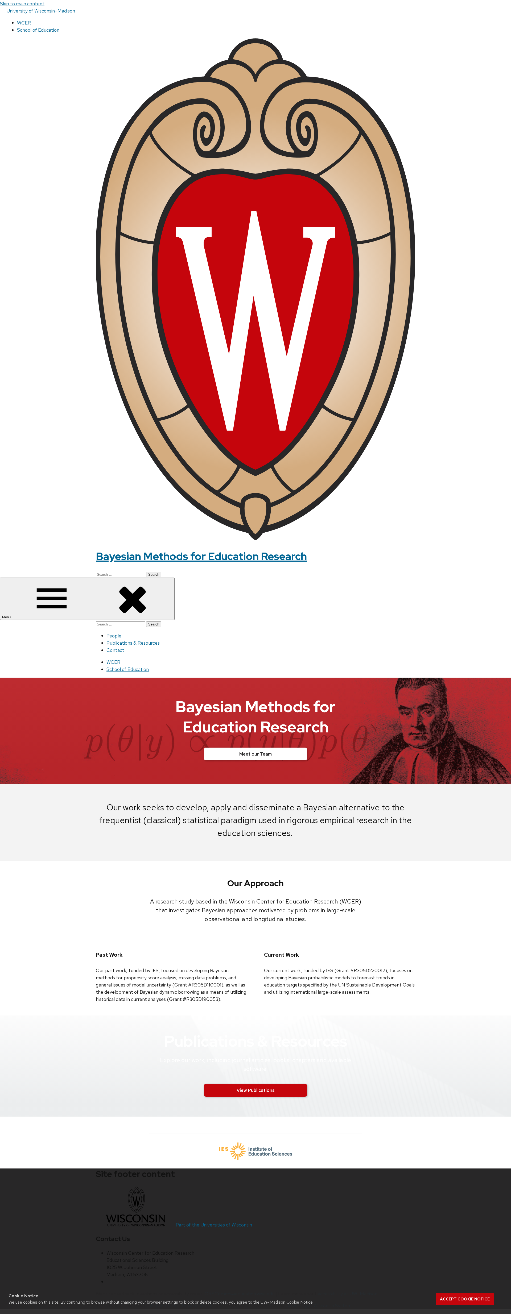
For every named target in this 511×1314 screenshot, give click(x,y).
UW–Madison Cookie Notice (287, 1302)
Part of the (214, 1225)
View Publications (256, 1090)
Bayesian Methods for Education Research (201, 556)
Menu (7, 617)
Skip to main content (22, 4)
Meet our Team (255, 754)
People (113, 636)
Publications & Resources (133, 643)
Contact (115, 650)
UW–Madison (40, 11)
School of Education (38, 30)
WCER (24, 23)
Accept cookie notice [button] (465, 1299)
